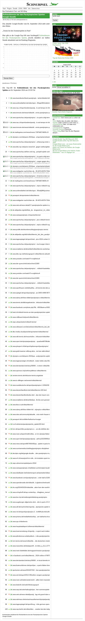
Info (29, 8)
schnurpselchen (58, 124)
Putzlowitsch (57, 45)
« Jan (54, 82)
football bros (57, 118)
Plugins (9, 8)
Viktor (54, 121)
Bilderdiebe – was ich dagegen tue (64, 152)
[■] (11, 98)
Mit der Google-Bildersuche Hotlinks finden (66, 151)
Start (4, 8)
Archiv (54, 87)
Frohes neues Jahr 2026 (60, 43)
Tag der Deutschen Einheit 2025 (63, 58)
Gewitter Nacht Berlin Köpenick (62, 112)
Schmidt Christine (58, 129)
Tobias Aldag (57, 131)
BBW (25, 8)
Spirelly (55, 123)
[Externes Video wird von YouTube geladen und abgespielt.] (67, 102)
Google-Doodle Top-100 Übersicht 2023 (65, 139)
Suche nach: (56, 16)
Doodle (15, 8)
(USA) (20, 8)
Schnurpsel (38, 4)
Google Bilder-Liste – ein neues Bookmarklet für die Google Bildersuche (67, 145)
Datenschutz (36, 8)
